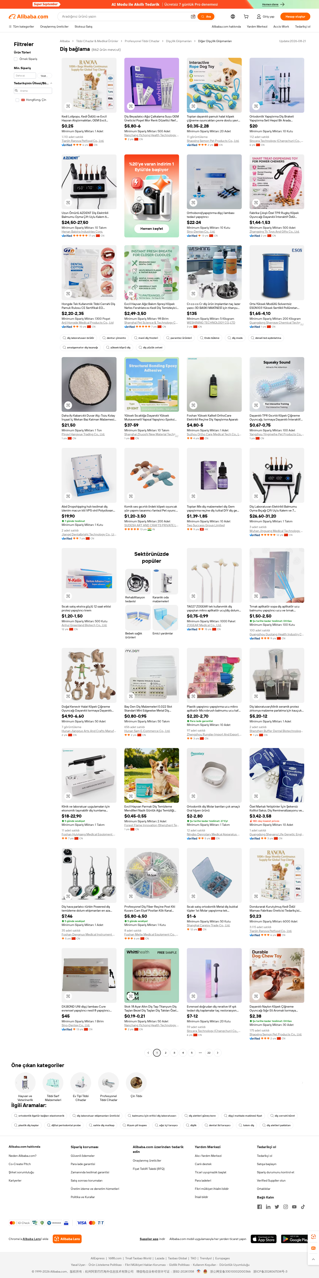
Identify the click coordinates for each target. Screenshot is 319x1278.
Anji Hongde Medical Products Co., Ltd (87, 322)
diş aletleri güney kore (202, 1115)
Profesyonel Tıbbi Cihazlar (142, 41)
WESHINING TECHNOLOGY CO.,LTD (211, 322)
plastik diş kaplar (28, 1125)
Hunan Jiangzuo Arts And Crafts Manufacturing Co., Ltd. (89, 731)
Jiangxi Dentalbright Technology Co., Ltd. (89, 534)
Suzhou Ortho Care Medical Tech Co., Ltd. (214, 434)
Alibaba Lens (32, 1239)
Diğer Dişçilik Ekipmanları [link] (215, 41)
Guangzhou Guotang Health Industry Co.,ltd (277, 634)
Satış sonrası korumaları (86, 1180)
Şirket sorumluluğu (21, 1172)
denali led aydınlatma (268, 337)
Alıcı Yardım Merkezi (208, 1155)
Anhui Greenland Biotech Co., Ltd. (84, 625)
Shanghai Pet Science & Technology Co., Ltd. (151, 322)
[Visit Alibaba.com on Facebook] (259, 1206)
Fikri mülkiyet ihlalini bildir (212, 1188)
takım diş (248, 1125)
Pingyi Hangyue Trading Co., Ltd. (83, 434)
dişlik (193, 1125)
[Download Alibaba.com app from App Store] (264, 1239)
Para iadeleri (203, 1180)
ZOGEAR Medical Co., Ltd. (204, 625)
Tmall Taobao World (138, 1258)
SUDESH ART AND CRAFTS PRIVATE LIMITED (151, 525)
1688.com (115, 1258)
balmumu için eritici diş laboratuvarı (154, 1115)
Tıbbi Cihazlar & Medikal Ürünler (97, 41)
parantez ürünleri (181, 337)
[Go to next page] (218, 1053)
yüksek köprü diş (120, 347)
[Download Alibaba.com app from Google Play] (295, 1239)
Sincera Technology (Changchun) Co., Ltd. (277, 140)
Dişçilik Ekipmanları (179, 41)
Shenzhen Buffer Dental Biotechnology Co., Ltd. (277, 731)
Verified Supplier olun (271, 1180)
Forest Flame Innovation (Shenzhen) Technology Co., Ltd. (151, 825)
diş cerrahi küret (285, 1115)
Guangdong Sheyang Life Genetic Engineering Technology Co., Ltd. (277, 834)
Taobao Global (177, 1258)
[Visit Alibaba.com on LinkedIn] (268, 1206)
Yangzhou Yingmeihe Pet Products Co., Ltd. (277, 434)
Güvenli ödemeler (83, 1155)
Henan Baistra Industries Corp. (82, 231)
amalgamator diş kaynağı (82, 347)
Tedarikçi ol (264, 1155)
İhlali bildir (201, 1197)
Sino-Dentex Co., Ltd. (201, 231)
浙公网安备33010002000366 (230, 1271)
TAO (193, 1258)
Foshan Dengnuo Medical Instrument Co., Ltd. (89, 934)
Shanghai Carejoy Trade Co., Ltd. (208, 925)
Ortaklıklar (263, 1188)
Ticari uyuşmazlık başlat (210, 1172)
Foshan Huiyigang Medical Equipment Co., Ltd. (89, 834)
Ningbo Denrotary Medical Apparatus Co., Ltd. (214, 834)
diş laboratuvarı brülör (80, 337)
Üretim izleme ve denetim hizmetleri (95, 1188)
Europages (222, 1258)
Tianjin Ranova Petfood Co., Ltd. (83, 140)
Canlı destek (203, 1164)
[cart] (247, 17)
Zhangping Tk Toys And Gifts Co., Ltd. (274, 231)
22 (208, 1052)
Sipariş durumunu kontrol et (275, 1172)
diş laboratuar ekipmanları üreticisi (98, 1115)
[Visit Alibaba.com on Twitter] (277, 1206)
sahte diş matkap (103, 1125)
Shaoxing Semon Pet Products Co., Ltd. (213, 140)
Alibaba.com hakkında (24, 1146)
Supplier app (149, 1239)
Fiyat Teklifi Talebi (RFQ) (148, 1168)
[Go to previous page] (148, 1053)
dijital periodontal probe (66, 1125)
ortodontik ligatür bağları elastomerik (41, 1115)
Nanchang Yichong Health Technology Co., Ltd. (151, 135)
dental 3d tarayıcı (219, 1125)
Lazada (159, 1258)
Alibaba (65, 41)
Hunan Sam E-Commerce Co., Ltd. (147, 731)
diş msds (237, 337)
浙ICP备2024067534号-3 (270, 1271)
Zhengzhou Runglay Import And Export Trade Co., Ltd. (214, 734)
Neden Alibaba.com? (22, 1155)
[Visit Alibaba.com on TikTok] (303, 1206)
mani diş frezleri (148, 337)
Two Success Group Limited (206, 525)
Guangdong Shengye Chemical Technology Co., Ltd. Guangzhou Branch (277, 322)
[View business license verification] (199, 1271)
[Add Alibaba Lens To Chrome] (67, 1239)
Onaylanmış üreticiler (147, 1160)
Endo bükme (211, 337)
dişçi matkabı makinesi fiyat (245, 1115)
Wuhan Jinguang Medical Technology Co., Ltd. (277, 531)
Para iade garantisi (83, 1164)
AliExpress (98, 1258)
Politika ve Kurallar (83, 1197)
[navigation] (33, 547)
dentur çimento (116, 337)
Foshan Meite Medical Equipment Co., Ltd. (151, 934)
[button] (193, 16)
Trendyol (206, 1258)
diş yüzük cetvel (152, 347)
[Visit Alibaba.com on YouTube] (294, 1206)
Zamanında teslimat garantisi (90, 1172)
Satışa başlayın (266, 1164)
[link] (313, 1236)
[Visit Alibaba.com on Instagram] (285, 1206)
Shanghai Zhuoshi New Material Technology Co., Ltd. (151, 434)
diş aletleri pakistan (279, 1125)
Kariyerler (15, 1180)
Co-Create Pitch (20, 1164)
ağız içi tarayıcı (168, 1125)
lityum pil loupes (137, 1125)
